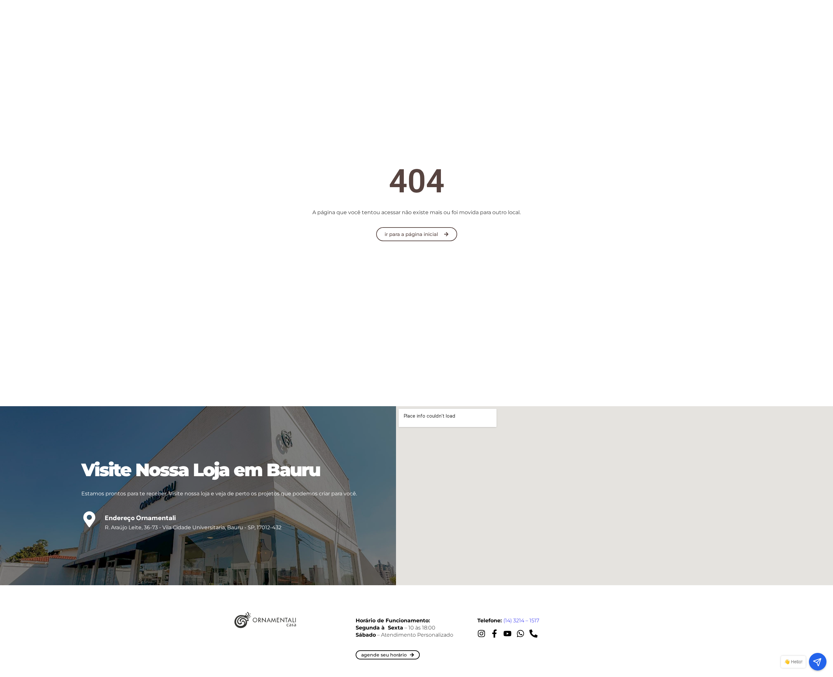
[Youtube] (507, 633)
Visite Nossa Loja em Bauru (200, 470)
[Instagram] (481, 633)
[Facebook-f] (494, 633)
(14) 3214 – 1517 (521, 620)
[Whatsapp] (520, 633)
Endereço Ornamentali (140, 518)
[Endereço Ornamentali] (89, 519)
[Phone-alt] (533, 633)
